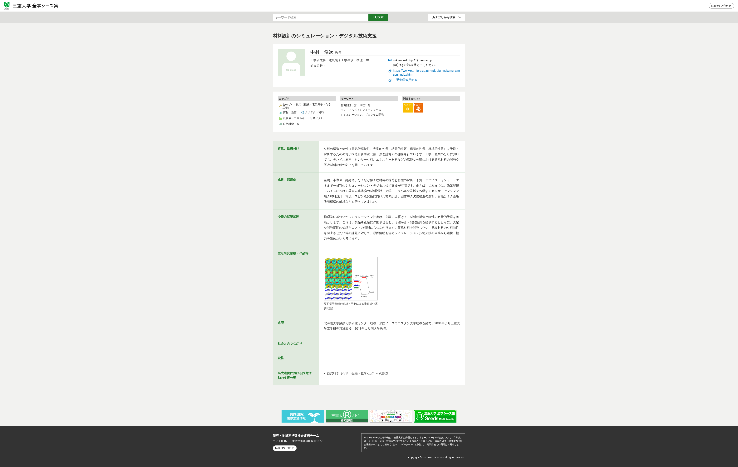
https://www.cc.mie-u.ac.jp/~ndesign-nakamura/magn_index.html (426, 72)
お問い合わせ (723, 5)
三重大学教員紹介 (405, 80)
